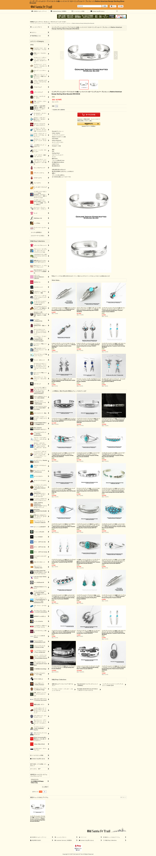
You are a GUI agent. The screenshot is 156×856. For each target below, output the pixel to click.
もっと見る (44, 786)
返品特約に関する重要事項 (59, 109)
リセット (124, 797)
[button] (117, 11)
